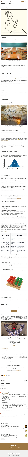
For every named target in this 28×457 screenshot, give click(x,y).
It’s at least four (5, 231)
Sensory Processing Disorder (4, 152)
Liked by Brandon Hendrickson (5, 393)
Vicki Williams (3, 413)
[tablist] (4, 386)
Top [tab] (1, 423)
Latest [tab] (3, 423)
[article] (14, 427)
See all (2, 439)
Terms (16, 451)
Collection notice (20, 451)
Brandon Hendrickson (6, 427)
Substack (10, 455)
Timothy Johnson (4, 392)
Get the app (17, 453)
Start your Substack (12, 453)
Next (25, 380)
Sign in (26, 1)
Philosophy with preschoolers (5, 434)
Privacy (14, 451)
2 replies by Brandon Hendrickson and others (7, 410)
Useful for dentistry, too (5, 348)
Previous (3, 380)
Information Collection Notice (14, 372)
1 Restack (9, 375)
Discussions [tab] (6, 423)
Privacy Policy (19, 372)
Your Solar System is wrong (5, 425)
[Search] (26, 423)
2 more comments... (2, 419)
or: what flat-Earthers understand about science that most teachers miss (10, 426)
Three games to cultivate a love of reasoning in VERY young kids (9, 435)
